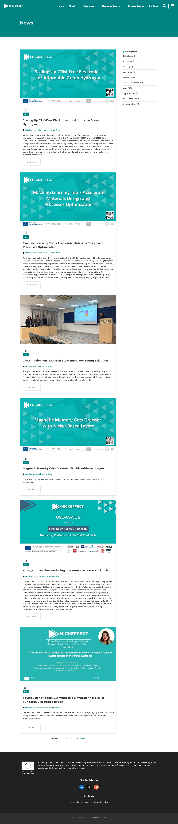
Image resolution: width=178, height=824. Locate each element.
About (72, 6)
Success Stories (136, 6)
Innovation (37, 130)
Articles (28, 130)
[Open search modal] (164, 5)
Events (35, 576)
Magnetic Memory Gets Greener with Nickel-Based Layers (64, 468)
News (45, 130)
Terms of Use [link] (76, 802)
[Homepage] (13, 6)
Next (83, 738)
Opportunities (129, 93)
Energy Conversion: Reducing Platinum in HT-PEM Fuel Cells (65, 570)
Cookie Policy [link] (102, 802)
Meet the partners (131, 83)
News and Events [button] (111, 6)
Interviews (127, 77)
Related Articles (55, 130)
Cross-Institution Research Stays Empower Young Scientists (66, 360)
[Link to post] (68, 76)
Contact (153, 6)
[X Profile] (89, 787)
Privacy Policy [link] (89, 802)
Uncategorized (129, 104)
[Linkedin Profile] (81, 787)
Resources (88, 6)
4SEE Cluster (128, 56)
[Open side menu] (172, 6)
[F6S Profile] (96, 787)
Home (61, 6)
